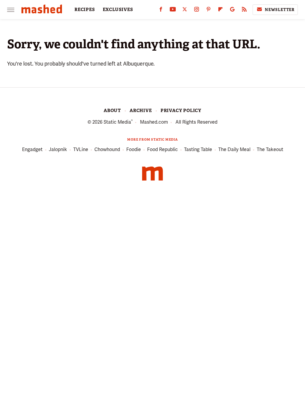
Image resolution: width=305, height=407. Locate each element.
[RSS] (244, 11)
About (112, 111)
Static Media (117, 122)
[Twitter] (184, 11)
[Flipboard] (220, 11)
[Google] (232, 11)
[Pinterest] (208, 11)
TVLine (80, 149)
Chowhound (107, 149)
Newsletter (280, 9)
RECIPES (84, 10)
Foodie (133, 149)
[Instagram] (196, 11)
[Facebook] (160, 11)
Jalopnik (58, 149)
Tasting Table (198, 149)
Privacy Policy (181, 111)
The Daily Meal (234, 149)
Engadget (32, 149)
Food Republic (162, 149)
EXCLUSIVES (118, 10)
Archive (141, 111)
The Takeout (270, 149)
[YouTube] (172, 11)
